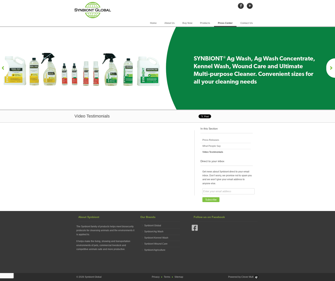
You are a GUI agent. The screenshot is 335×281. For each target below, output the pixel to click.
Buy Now (187, 23)
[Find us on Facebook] (195, 229)
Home (153, 23)
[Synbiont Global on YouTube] (250, 5)
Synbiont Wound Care (156, 243)
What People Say (211, 146)
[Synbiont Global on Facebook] (241, 5)
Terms (167, 277)
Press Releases (210, 140)
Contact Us (246, 23)
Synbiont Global (152, 225)
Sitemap (178, 277)
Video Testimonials (212, 152)
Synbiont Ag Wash (153, 231)
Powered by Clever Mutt (240, 277)
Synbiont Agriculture (154, 250)
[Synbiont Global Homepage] (92, 10)
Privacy (156, 277)
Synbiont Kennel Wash (156, 237)
